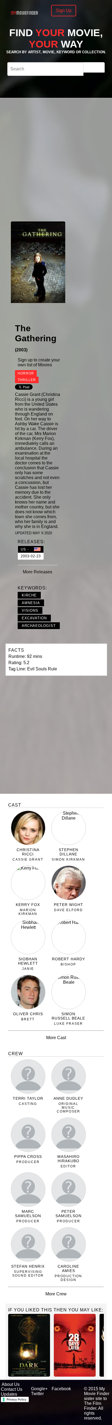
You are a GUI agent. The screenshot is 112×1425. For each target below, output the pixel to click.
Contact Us (11, 1389)
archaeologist (39, 626)
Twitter (37, 1393)
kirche (29, 595)
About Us (11, 1384)
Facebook (61, 1388)
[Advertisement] (56, 159)
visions (30, 610)
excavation (34, 618)
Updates (9, 1394)
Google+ (39, 1388)
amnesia (31, 603)
